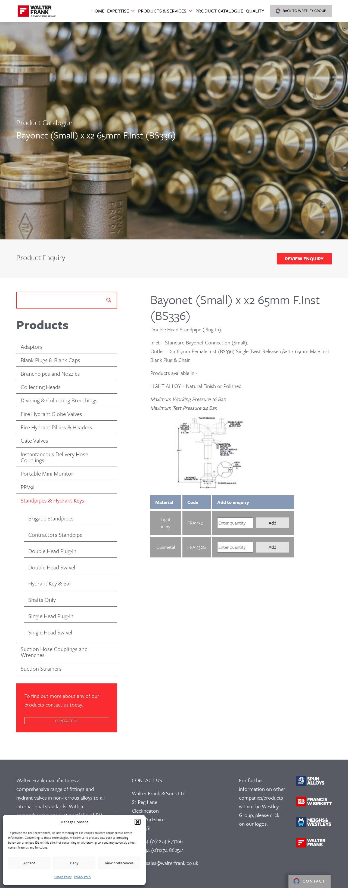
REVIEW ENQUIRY (304, 258)
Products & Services (162, 10)
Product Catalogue (219, 10)
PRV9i (28, 487)
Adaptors (32, 347)
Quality (255, 10)
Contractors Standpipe (55, 535)
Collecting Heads (41, 387)
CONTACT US (67, 721)
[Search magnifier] (109, 300)
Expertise (118, 10)
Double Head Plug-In (52, 551)
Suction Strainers (41, 668)
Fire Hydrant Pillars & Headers (56, 427)
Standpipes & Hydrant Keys (52, 500)
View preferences (119, 863)
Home (97, 10)
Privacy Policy (82, 876)
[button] (137, 822)
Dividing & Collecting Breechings (59, 400)
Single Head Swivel (50, 632)
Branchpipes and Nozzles (50, 373)
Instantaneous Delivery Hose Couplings (54, 457)
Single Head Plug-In (50, 616)
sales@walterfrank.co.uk (172, 863)
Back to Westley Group (304, 10)
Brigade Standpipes (51, 518)
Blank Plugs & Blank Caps (50, 360)
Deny (74, 863)
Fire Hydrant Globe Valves (51, 414)
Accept (29, 863)
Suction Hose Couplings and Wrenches (54, 652)
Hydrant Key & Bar (50, 583)
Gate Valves (34, 440)
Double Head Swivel (51, 567)
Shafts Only (42, 600)
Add (272, 522)
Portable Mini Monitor (47, 473)
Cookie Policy (63, 876)
